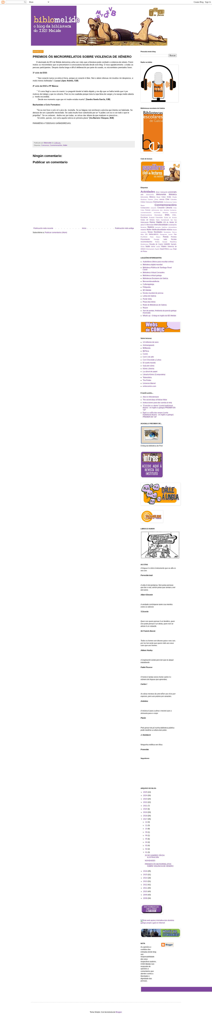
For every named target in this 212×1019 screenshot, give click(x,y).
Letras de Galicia (149, 296)
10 (146, 829)
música (169, 230)
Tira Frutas (147, 380)
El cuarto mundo (149, 363)
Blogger (119, 1012)
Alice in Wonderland (151, 397)
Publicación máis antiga (124, 228)
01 (146, 852)
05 (146, 839)
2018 (145, 816)
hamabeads (165, 220)
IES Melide (147, 290)
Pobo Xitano (155, 237)
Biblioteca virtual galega (152, 276)
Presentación (145, 239)
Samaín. (174, 244)
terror (153, 246)
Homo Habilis (156, 222)
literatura (143, 227)
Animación (164, 192)
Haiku (158, 220)
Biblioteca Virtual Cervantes (154, 272)
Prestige (156, 239)
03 (146, 846)
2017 (145, 819)
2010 (145, 891)
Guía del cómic (148, 366)
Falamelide (159, 217)
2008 (145, 898)
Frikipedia (147, 287)
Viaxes (163, 246)
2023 (145, 799)
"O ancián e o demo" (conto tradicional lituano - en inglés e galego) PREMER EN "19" (159, 408)
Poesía (165, 237)
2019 (145, 812)
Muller (65, 145)
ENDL (167, 215)
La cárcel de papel (150, 372)
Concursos (45, 145)
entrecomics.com (149, 386)
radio (165, 239)
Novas (150, 232)
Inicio (84, 228)
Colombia (173, 199)
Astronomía (150, 194)
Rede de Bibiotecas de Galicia (155, 305)
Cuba (142, 210)
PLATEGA (144, 237)
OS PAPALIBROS (151, 234)
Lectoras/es (172, 225)
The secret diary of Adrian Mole (155, 400)
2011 (145, 888)
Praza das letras (149, 302)
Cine (167, 199)
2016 (145, 871)
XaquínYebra (164, 249)
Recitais (174, 239)
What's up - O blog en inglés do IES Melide (159, 316)
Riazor (145, 308)
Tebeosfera (147, 377)
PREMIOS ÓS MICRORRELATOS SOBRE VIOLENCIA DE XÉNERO (159, 865)
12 (146, 822)
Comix (145, 354)
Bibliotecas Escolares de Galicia (155, 278)
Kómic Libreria (148, 369)
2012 (145, 885)
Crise (175, 208)
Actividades (148, 191)
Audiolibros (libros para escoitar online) (158, 262)
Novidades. (167, 232)
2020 (145, 809)
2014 (145, 878)
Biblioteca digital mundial (153, 265)
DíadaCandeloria (146, 215)
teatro (148, 246)
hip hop (174, 220)
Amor (158, 192)
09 (146, 832)
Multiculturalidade (159, 230)
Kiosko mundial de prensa (153, 293)
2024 (145, 795)
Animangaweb (148, 345)
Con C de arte (148, 357)
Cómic (143, 202)
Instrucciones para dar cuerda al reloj (157, 403)
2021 (145, 806)
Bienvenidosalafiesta (151, 281)
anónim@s (172, 192)
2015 (145, 875)
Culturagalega (148, 284)
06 (146, 835)
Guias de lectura (170, 217)
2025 (145, 792)
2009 (145, 895)
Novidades (158, 232)
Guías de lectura (147, 220)
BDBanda (146, 348)
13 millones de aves (150, 342)
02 (146, 849)
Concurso (149, 202)
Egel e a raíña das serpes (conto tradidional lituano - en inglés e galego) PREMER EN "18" (158, 415)
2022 (145, 802)
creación (153, 208)
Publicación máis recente (43, 228)
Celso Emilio (166, 197)
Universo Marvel (149, 383)
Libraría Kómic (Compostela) (154, 375)
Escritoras (144, 217)
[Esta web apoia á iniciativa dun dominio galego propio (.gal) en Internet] (159, 923)
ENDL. (174, 215)
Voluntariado (150, 249)
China (156, 199)
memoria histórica (161, 227)
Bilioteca (152, 197)
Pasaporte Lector (166, 234)
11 (146, 825)
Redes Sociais (161, 242)
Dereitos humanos (170, 212)
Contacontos (145, 208)
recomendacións (146, 242)
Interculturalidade (161, 225)
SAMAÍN (167, 244)
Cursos (147, 210)
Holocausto (145, 222)
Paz (175, 234)
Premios (174, 237)
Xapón (157, 249)
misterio (143, 229)
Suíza (143, 246)
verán (158, 246)
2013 (145, 881)
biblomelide (144, 197)
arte (142, 194)
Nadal (175, 229)
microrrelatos (172, 227)
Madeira (151, 227)
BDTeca (146, 351)
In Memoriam (149, 225)
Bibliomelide (161, 194)
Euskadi (151, 217)
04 (146, 842)
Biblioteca (173, 194)
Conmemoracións (56, 145)
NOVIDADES (150, 861)
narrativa (143, 232)
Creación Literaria (164, 208)
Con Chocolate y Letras (152, 360)
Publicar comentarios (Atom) (56, 232)
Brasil (158, 197)
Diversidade (158, 215)
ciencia (161, 199)
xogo (171, 249)
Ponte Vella (147, 299)
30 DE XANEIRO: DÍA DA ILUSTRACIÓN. (154, 856)
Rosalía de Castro (156, 244)
